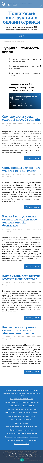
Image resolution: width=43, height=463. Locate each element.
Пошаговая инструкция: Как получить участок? (22, 433)
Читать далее (31, 158)
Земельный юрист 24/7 (21, 444)
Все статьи (8, 437)
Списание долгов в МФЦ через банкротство (21, 426)
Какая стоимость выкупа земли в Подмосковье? (21, 277)
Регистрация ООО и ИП (15, 409)
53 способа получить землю (15, 440)
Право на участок (28, 406)
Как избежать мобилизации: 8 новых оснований (21, 390)
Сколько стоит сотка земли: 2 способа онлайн (21, 117)
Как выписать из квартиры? (28, 413)
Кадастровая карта (21, 437)
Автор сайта (34, 437)
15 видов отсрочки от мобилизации (21, 430)
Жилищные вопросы (14, 416)
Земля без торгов (11, 413)
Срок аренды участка (11, 402)
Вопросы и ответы (21, 423)
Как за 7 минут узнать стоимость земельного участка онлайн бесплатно (19, 220)
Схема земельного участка (29, 402)
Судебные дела (28, 419)
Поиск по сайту (32, 440)
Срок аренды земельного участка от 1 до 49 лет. (21, 169)
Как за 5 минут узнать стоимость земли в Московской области (19, 330)
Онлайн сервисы (14, 406)
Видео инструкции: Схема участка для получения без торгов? (21, 394)
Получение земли (30, 409)
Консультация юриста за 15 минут (21, 399)
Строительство (15, 419)
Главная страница (7, 41)
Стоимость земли (24, 123)
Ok (22, 460)
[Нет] (41, 457)
